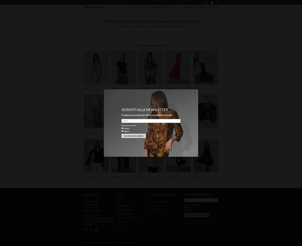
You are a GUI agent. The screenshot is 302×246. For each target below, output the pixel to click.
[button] (195, 93)
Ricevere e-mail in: (129, 125)
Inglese (126, 131)
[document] (151, 123)
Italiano (126, 128)
